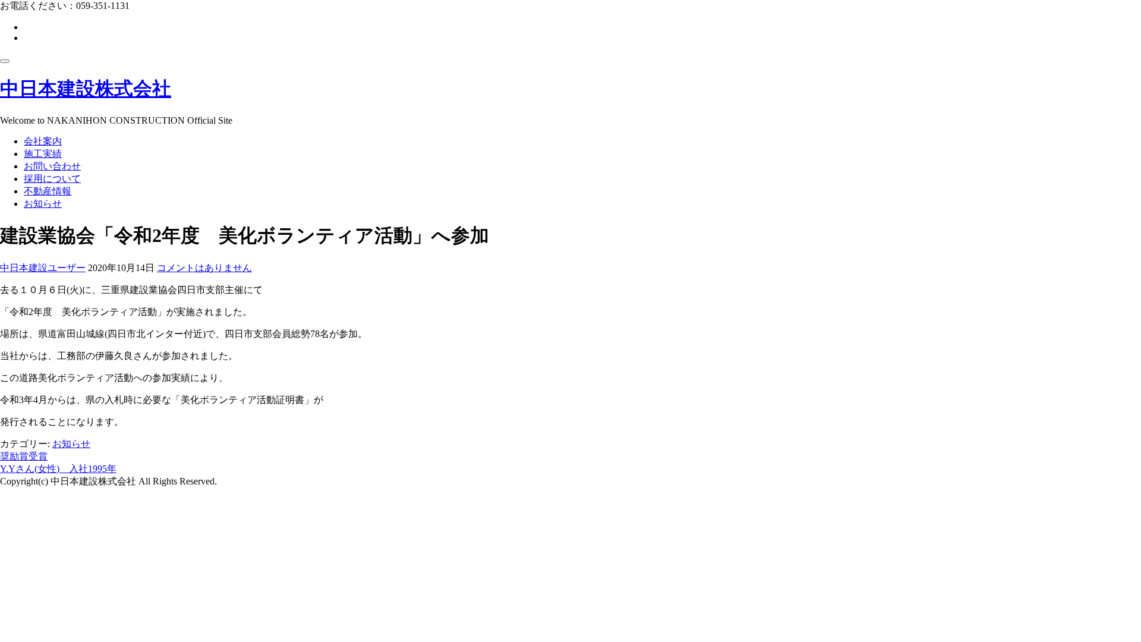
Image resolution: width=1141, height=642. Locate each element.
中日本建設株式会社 (85, 88)
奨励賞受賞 (24, 456)
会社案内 (43, 141)
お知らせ (43, 204)
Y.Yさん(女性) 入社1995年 (58, 469)
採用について (52, 179)
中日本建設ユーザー (43, 268)
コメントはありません (204, 268)
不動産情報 (47, 191)
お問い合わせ (52, 166)
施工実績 (43, 154)
